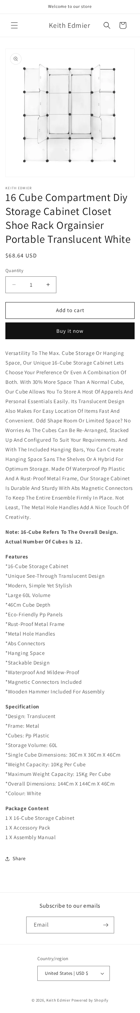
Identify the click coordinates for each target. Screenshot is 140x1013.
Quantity (14, 270)
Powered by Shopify (89, 1000)
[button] (14, 25)
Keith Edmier (58, 1000)
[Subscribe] (106, 925)
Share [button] (19, 858)
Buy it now (70, 330)
